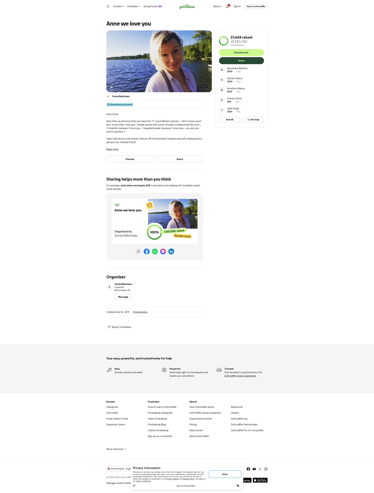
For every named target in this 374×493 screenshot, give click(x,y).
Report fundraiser (121, 327)
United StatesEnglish (121, 469)
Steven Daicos (235, 78)
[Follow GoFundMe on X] (260, 469)
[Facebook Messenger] (163, 251)
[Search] (108, 6)
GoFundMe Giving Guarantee (240, 375)
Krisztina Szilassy (236, 88)
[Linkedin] (171, 251)
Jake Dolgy (233, 108)
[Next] (206, 86)
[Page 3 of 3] (116, 87)
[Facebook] (147, 251)
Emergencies (140, 312)
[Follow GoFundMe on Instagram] (266, 469)
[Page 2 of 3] (114, 87)
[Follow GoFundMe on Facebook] (248, 469)
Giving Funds (152, 6)
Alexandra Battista (237, 68)
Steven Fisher (234, 98)
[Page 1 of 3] (111, 87)
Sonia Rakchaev (123, 284)
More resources (115, 449)
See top (254, 119)
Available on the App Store (260, 480)
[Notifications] (227, 6)
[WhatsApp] (155, 251)
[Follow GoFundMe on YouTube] (254, 469)
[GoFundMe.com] (187, 6)
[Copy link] (138, 251)
